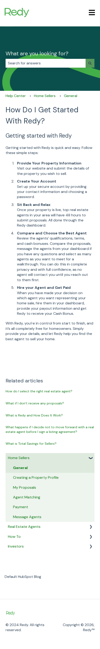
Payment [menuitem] (20, 506)
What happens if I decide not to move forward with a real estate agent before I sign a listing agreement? (50, 429)
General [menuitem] (20, 467)
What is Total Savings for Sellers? (31, 443)
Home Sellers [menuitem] (19, 457)
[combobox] (46, 63)
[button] (90, 458)
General (70, 95)
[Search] (90, 63)
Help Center (16, 95)
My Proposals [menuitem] (24, 487)
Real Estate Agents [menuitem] (24, 526)
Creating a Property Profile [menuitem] (36, 477)
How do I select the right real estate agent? (39, 391)
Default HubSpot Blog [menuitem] (23, 576)
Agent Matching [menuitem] (26, 497)
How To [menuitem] (14, 536)
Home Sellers (45, 95)
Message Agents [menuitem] (27, 516)
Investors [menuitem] (16, 546)
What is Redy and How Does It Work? (34, 415)
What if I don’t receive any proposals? (35, 403)
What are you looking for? (37, 53)
